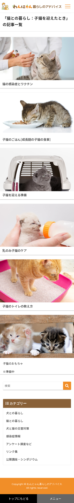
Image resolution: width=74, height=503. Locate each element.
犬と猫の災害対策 (17, 428)
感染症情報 (13, 436)
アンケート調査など (19, 444)
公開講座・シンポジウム (22, 459)
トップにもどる (18, 498)
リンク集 (12, 451)
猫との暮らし (14, 421)
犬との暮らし (14, 413)
